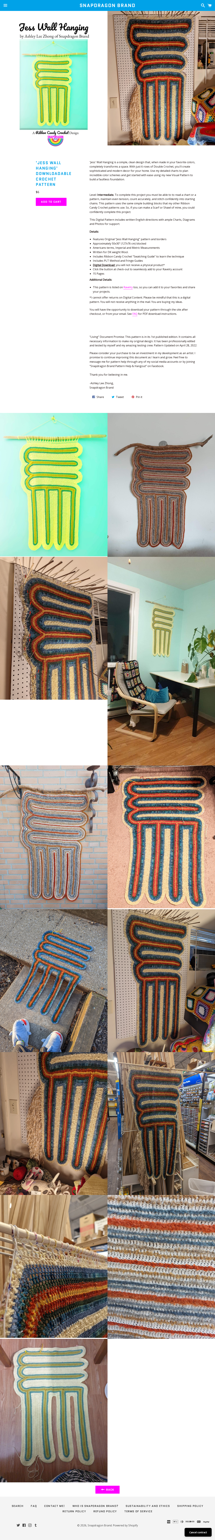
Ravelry (128, 287)
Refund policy (105, 1511)
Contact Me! (54, 1506)
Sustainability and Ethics (148, 1506)
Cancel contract (198, 1532)
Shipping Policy (190, 1506)
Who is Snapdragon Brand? (95, 1506)
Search (18, 1506)
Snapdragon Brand (108, 5)
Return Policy (74, 1511)
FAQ (134, 314)
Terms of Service (138, 1511)
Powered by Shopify (125, 1525)
